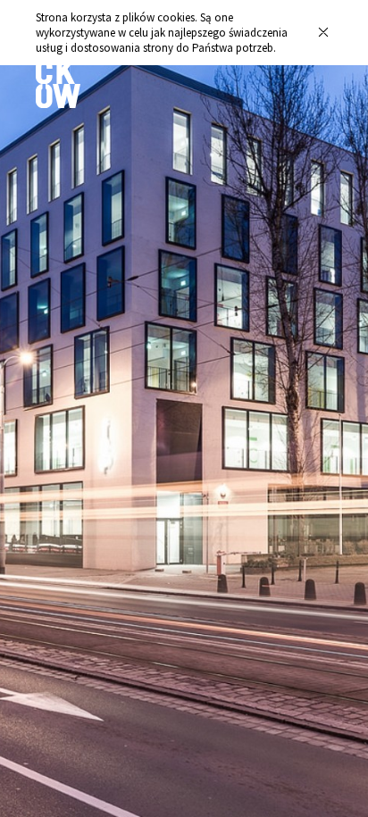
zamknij (323, 32)
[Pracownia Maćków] (58, 104)
